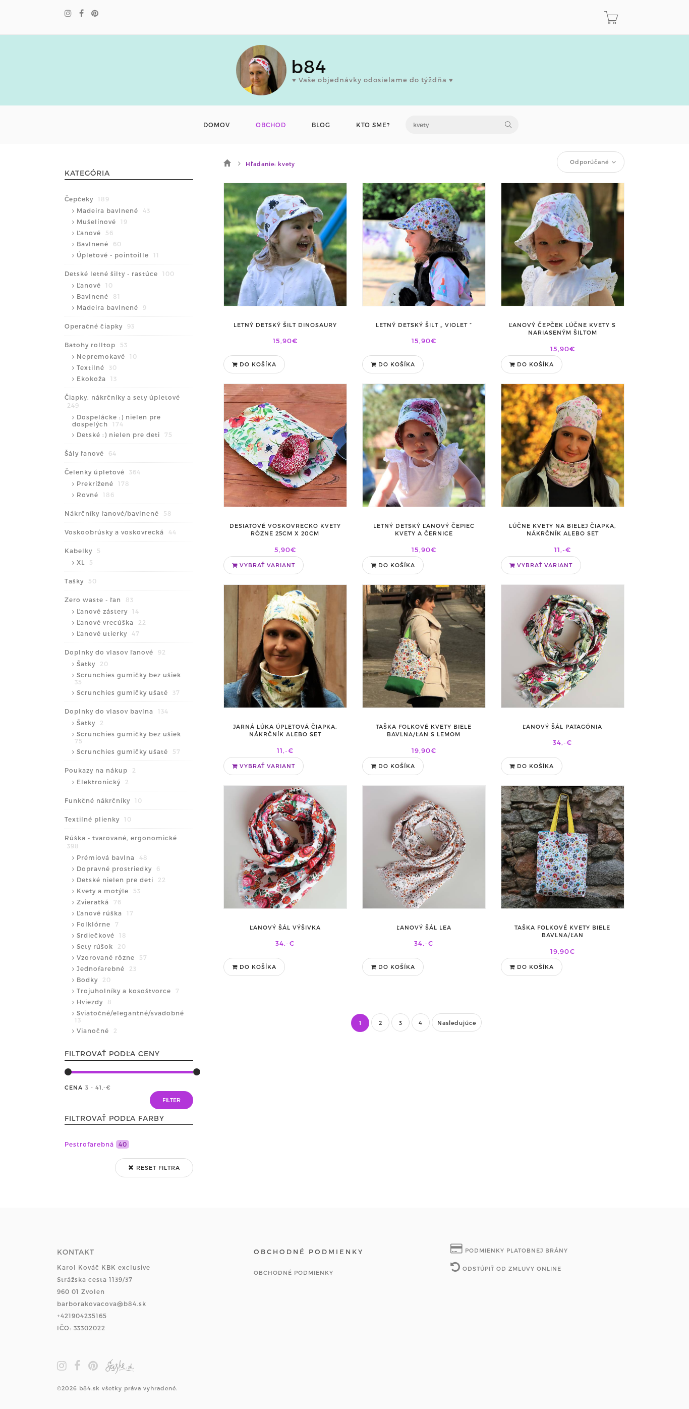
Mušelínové (102, 221)
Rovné (95, 494)
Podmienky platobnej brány (515, 1250)
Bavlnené (99, 243)
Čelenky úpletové (103, 471)
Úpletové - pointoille (118, 254)
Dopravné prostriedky (118, 868)
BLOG (321, 125)
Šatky (92, 663)
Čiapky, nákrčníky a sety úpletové (122, 401)
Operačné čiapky (100, 326)
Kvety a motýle (109, 890)
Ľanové (95, 232)
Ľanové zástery (108, 611)
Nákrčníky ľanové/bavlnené (118, 513)
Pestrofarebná (96, 1144)
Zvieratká (99, 901)
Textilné (97, 367)
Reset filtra (157, 1167)
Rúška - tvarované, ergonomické (121, 841)
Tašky (81, 580)
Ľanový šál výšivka (285, 927)
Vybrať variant (266, 565)
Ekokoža (97, 378)
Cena (74, 1087)
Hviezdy (94, 1001)
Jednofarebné (107, 968)
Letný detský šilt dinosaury (285, 324)
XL (85, 562)
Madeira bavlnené (113, 210)
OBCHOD (271, 125)
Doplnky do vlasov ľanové (115, 652)
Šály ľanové (91, 453)
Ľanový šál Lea (423, 927)
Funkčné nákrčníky (103, 800)
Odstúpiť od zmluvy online (511, 1268)
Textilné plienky (98, 819)
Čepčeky (87, 198)
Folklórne (98, 924)
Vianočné (97, 1030)
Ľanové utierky (108, 633)
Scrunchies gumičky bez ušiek (128, 678)
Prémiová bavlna (112, 857)
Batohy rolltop (96, 344)
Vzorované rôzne (112, 957)
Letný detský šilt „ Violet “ (424, 324)
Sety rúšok (101, 946)
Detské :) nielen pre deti (125, 434)
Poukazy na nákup (100, 770)
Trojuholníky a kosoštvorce (128, 990)
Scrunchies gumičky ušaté (128, 692)
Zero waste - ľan (99, 599)
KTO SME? (373, 125)
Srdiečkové (102, 935)
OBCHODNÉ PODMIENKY (293, 1272)
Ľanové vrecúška (111, 622)
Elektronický (103, 781)
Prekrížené (103, 483)
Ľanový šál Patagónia (562, 726)
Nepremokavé (107, 356)
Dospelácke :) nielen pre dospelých (116, 420)
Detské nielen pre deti (121, 879)
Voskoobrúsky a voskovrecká (121, 531)
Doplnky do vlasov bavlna (116, 711)
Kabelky (83, 550)
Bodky (94, 979)
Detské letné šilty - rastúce (120, 273)
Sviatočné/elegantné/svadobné (129, 1016)
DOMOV (216, 125)
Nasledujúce (456, 1022)
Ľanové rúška (105, 912)
